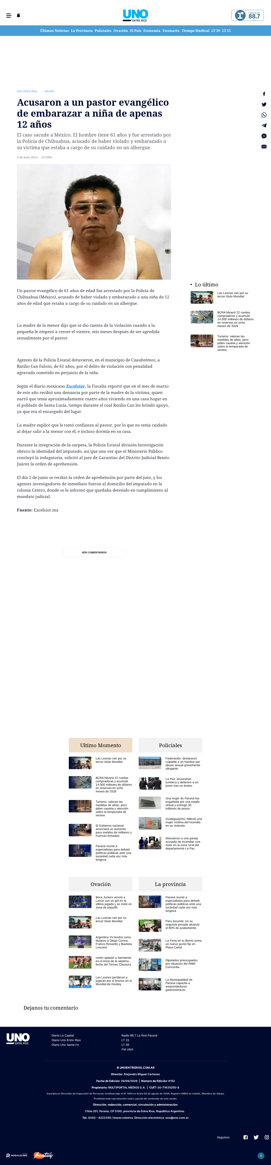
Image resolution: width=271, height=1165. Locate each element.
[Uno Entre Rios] (135, 15)
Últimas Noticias (54, 30)
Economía (151, 30)
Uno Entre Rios (27, 91)
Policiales (103, 30)
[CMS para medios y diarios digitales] (16, 1155)
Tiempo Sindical (195, 30)
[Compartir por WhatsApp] (264, 115)
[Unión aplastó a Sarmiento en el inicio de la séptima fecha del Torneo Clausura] (100, 962)
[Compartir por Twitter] (264, 104)
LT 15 (226, 30)
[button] (8, 16)
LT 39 (215, 30)
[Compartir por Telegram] (264, 125)
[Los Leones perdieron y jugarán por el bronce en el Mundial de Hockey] (100, 982)
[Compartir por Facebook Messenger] (264, 136)
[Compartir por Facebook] (264, 94)
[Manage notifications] (261, 1155)
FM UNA (127, 1049)
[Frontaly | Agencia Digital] (40, 1155)
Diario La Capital (63, 1035)
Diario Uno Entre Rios (66, 1040)
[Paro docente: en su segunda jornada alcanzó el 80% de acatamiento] (170, 925)
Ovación (120, 30)
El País (135, 30)
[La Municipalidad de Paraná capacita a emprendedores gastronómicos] (170, 984)
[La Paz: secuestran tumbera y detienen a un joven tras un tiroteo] (170, 783)
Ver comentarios (94, 552)
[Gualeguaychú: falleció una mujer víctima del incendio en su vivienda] (170, 823)
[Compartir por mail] (264, 146)
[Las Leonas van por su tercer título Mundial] (222, 297)
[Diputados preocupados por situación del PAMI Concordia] (170, 965)
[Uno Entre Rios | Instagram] (267, 1137)
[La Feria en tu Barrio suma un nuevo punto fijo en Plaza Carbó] (170, 945)
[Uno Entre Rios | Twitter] (256, 1137)
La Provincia (82, 30)
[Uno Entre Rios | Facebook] (245, 1137)
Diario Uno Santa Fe (65, 1044)
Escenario (171, 30)
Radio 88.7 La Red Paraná (139, 1035)
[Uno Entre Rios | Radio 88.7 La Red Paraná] (247, 15)
